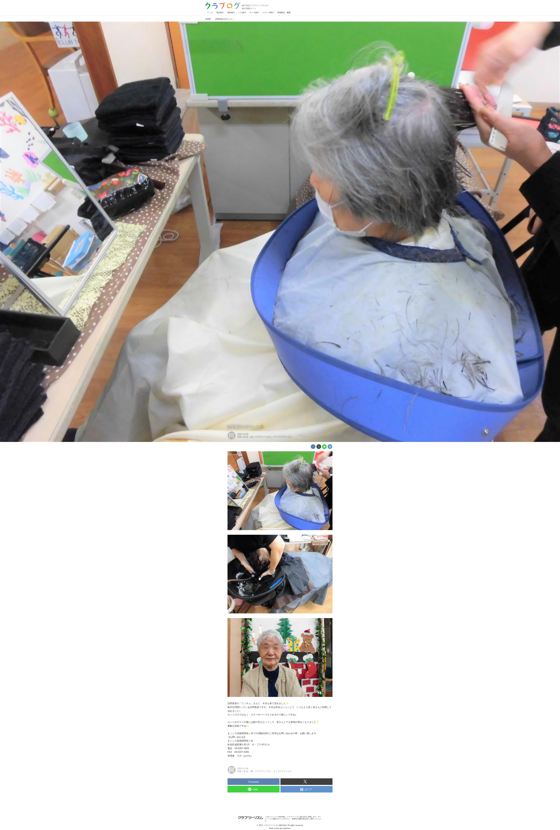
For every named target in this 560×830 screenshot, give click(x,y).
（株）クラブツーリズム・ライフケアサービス (270, 437)
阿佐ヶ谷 (241, 437)
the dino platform (283, 828)
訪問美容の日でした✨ (246, 427)
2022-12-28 (242, 434)
